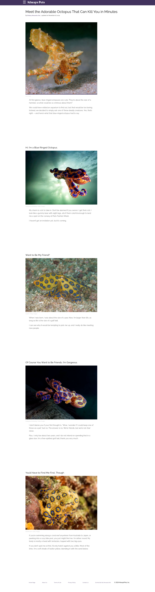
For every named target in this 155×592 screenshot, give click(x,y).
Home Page (32, 582)
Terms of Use (57, 582)
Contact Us (85, 582)
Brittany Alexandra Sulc (34, 15)
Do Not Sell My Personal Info (103, 582)
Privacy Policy (72, 582)
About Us (44, 582)
